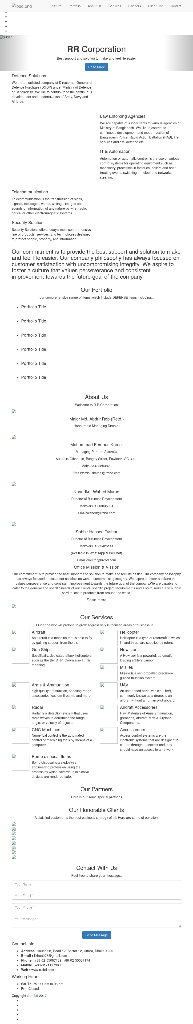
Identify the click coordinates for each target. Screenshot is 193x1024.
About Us (94, 6)
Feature (55, 6)
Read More (96, 67)
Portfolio (74, 6)
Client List (155, 6)
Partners (134, 6)
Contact (175, 6)
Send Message (96, 935)
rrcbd (34, 995)
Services (115, 6)
